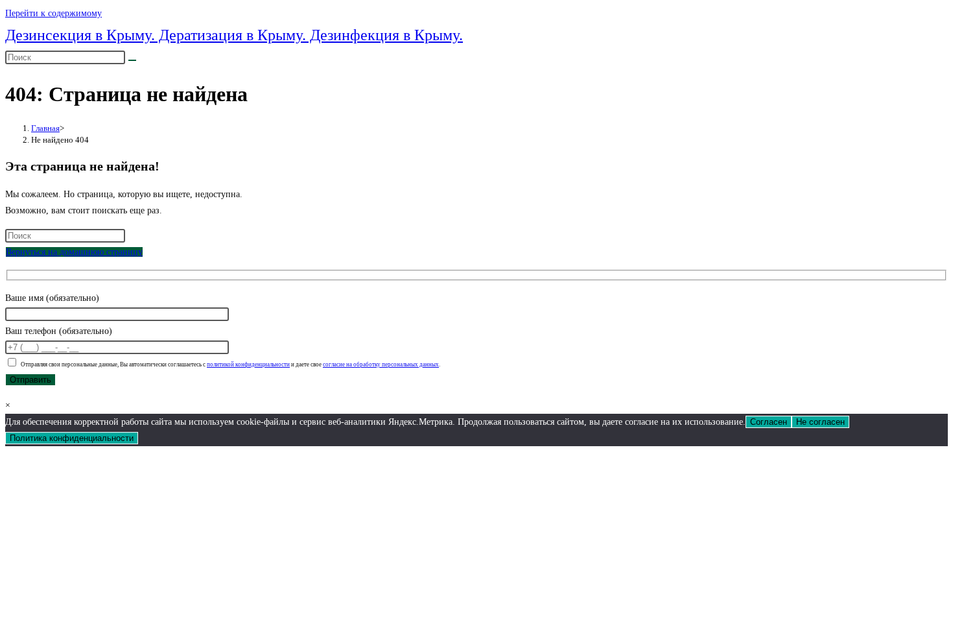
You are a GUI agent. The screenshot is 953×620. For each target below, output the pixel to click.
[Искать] (132, 60)
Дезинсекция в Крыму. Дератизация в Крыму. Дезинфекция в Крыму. (234, 35)
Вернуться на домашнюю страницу (74, 252)
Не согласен (820, 422)
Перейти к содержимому (53, 13)
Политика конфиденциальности (72, 438)
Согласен (768, 422)
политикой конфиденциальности (248, 364)
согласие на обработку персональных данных (381, 364)
